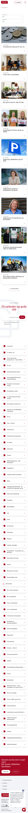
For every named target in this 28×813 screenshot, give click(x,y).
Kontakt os (15, 771)
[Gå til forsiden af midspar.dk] (4, 2)
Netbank (19, 2)
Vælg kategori (4, 19)
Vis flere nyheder (15, 288)
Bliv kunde (6, 771)
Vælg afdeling (4, 14)
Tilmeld (22, 317)
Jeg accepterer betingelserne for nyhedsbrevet (11, 323)
